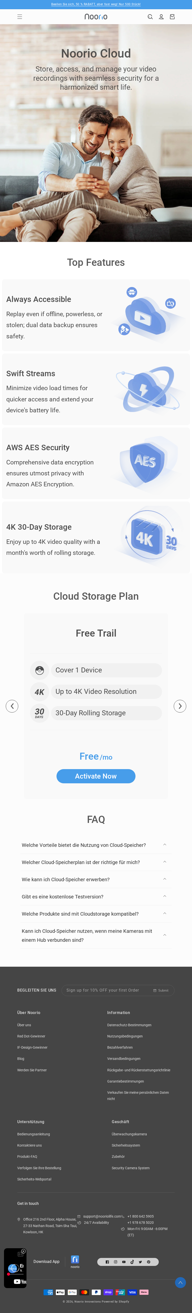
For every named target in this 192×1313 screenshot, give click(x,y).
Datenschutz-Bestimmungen (129, 1025)
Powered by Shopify (115, 1301)
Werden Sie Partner (32, 1070)
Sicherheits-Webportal (34, 1179)
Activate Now (96, 776)
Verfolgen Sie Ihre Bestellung (39, 1168)
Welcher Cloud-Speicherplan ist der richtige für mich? (81, 862)
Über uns (24, 1025)
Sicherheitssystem (126, 1145)
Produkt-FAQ (27, 1157)
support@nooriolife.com (102, 1216)
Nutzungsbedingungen (125, 1036)
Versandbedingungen (123, 1059)
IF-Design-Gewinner (32, 1047)
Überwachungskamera (129, 1134)
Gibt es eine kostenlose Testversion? (62, 897)
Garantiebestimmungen (125, 1081)
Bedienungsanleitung (33, 1134)
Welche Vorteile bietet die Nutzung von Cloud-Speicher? (84, 845)
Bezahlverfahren (120, 1047)
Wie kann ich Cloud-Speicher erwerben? (66, 879)
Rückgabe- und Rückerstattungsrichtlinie (138, 1070)
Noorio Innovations (87, 1301)
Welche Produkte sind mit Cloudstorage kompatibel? (80, 914)
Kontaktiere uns (29, 1145)
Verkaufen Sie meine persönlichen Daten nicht (138, 1096)
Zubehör (118, 1157)
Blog (20, 1059)
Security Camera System (131, 1168)
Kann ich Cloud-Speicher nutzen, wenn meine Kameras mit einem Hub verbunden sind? (87, 935)
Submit (163, 990)
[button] (19, 16)
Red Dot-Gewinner (31, 1036)
